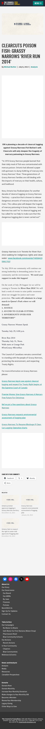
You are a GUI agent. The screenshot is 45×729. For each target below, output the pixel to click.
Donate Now (7, 685)
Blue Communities (10, 652)
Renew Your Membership (11, 700)
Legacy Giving (7, 703)
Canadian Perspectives (10, 674)
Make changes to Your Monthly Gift (15, 694)
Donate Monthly (8, 688)
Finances (6, 602)
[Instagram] (10, 579)
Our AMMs (7, 596)
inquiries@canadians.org (27, 722)
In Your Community (9, 646)
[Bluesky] (5, 579)
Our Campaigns (8, 625)
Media (4, 668)
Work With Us (7, 608)
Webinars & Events (9, 654)
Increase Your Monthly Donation (14, 691)
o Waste (15, 628)
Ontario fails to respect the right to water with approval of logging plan (10, 531)
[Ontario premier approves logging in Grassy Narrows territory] (10, 500)
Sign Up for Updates (9, 611)
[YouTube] (27, 579)
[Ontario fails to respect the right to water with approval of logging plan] (10, 523)
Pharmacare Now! (10, 634)
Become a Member (9, 697)
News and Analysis (9, 663)
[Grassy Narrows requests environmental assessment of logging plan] (30, 500)
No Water (7, 628)
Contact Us (6, 614)
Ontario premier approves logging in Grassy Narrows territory (10, 508)
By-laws (6, 599)
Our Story (5, 587)
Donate (5, 682)
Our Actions (6, 640)
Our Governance (8, 590)
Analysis (34, 67)
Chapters (6, 649)
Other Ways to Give (9, 706)
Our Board (7, 593)
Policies (6, 605)
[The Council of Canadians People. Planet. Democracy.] (11, 3)
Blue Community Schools (13, 637)
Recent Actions (9, 643)
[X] (21, 579)
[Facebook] (16, 579)
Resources (6, 671)
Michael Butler (10, 67)
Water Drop (30, 631)
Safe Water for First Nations (14, 631)
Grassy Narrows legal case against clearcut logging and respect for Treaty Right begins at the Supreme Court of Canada (22, 384)
